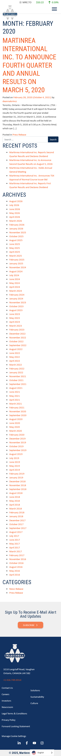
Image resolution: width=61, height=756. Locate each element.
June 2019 (14, 462)
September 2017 (17, 528)
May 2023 (14, 318)
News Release (16, 589)
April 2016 (14, 574)
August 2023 (16, 310)
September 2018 (17, 489)
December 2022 (17, 333)
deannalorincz (10, 101)
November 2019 (17, 442)
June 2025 (14, 244)
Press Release (19, 134)
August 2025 (16, 240)
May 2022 (14, 357)
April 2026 (14, 217)
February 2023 (16, 329)
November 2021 (17, 376)
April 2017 (14, 547)
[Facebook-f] (26, 743)
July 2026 (14, 205)
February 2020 (16, 434)
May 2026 (14, 213)
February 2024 (16, 294)
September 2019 (17, 450)
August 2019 (16, 454)
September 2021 (17, 384)
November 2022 (17, 337)
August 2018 (16, 493)
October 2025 (16, 236)
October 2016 (16, 563)
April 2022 (14, 360)
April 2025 (14, 252)
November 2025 (17, 232)
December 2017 (17, 520)
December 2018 (17, 481)
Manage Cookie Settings (14, 736)
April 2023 (14, 322)
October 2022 (16, 341)
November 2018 (17, 485)
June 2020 (14, 423)
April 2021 (14, 399)
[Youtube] (34, 743)
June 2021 (14, 392)
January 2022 (16, 372)
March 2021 (15, 403)
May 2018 (14, 500)
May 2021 (14, 396)
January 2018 (16, 516)
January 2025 (16, 263)
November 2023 (17, 302)
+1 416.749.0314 (12, 680)
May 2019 (14, 466)
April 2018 (14, 504)
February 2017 (16, 555)
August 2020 (16, 419)
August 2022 (16, 349)
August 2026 (16, 201)
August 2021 (16, 388)
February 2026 (16, 224)
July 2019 (14, 458)
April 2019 (14, 469)
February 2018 (16, 512)
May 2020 (14, 427)
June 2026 (14, 209)
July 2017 (14, 536)
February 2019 (16, 473)
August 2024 (16, 271)
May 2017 (14, 543)
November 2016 (17, 559)
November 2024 (17, 267)
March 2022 (15, 364)
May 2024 (14, 283)
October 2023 (16, 306)
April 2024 (14, 287)
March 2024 (15, 290)
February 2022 (16, 368)
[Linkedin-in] (19, 743)
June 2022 (14, 353)
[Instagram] (42, 743)
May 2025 (14, 248)
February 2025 (16, 259)
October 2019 (16, 446)
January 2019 (16, 477)
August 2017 (16, 532)
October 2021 (16, 380)
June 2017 (14, 539)
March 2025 (15, 255)
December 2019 (17, 438)
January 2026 (16, 228)
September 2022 (17, 345)
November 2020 (17, 411)
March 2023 (15, 325)
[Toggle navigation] (54, 9)
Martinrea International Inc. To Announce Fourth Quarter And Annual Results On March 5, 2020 (29, 65)
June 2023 (14, 314)
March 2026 (15, 220)
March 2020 (15, 430)
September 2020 (17, 415)
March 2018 (15, 508)
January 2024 (16, 298)
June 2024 (14, 279)
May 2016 (14, 570)
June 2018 (14, 497)
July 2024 (14, 275)
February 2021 (16, 407)
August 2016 (16, 567)
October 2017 (16, 524)
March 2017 (15, 551)
